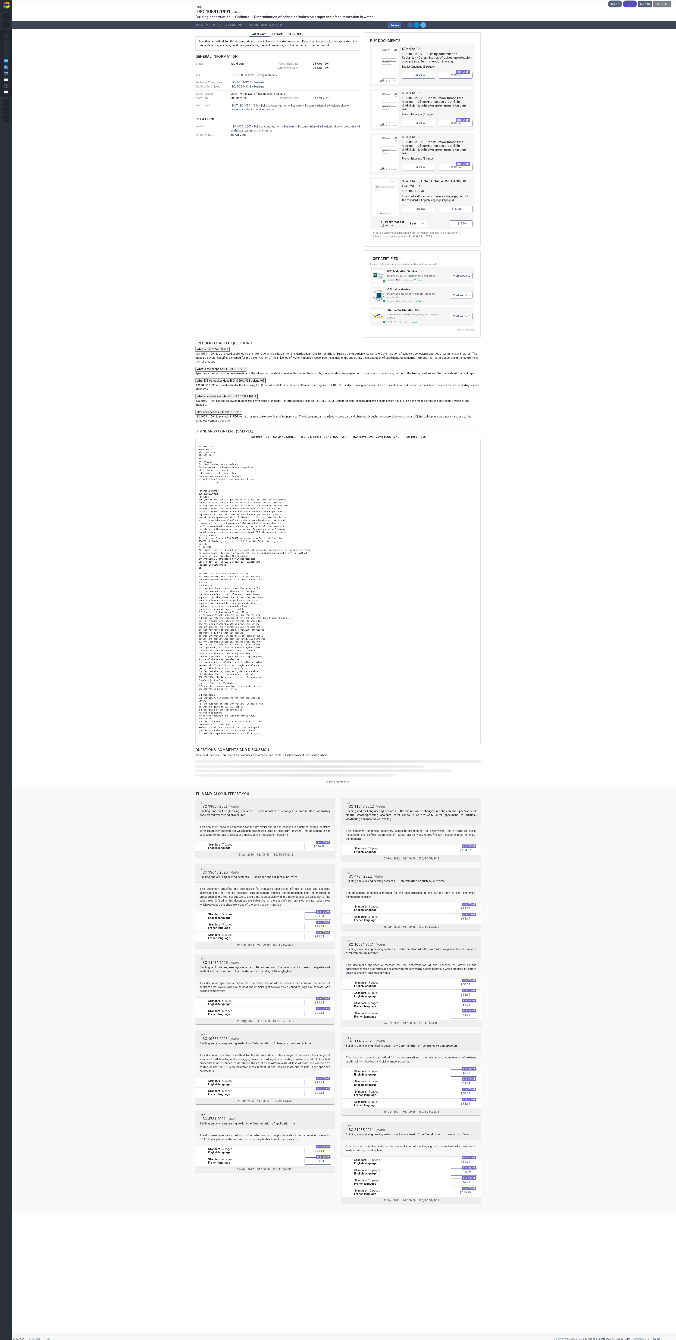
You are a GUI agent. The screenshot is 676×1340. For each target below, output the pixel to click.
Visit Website (461, 275)
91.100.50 (252, 24)
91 (410, 236)
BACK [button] (199, 24)
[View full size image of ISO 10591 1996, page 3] (385, 197)
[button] (394, 25)
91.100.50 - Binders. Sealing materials (254, 75)
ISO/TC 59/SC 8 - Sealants (247, 82)
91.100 (416, 236)
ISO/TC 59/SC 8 (271, 24)
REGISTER (661, 3)
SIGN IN (645, 3)
